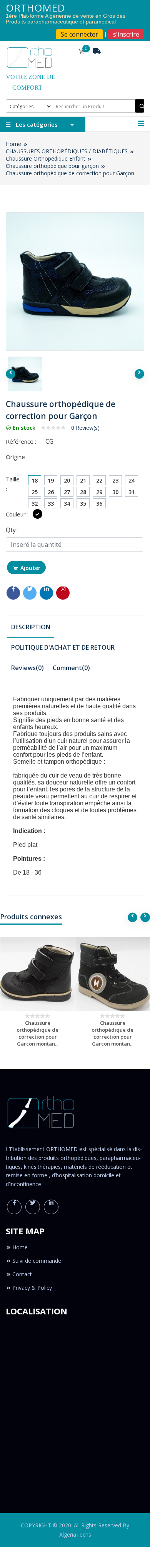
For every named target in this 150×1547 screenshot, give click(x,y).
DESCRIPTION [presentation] (30, 627)
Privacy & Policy (32, 1287)
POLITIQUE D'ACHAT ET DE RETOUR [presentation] (63, 647)
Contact (22, 1274)
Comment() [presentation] (71, 668)
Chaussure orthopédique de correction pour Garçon (70, 173)
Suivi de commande (36, 1260)
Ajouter (30, 568)
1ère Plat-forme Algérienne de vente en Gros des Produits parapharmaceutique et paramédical (65, 19)
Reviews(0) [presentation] (27, 668)
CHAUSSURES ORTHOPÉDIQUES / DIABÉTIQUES (67, 151)
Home (13, 143)
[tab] (30, 627)
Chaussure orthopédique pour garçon (52, 165)
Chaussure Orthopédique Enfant (45, 158)
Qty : (12, 530)
